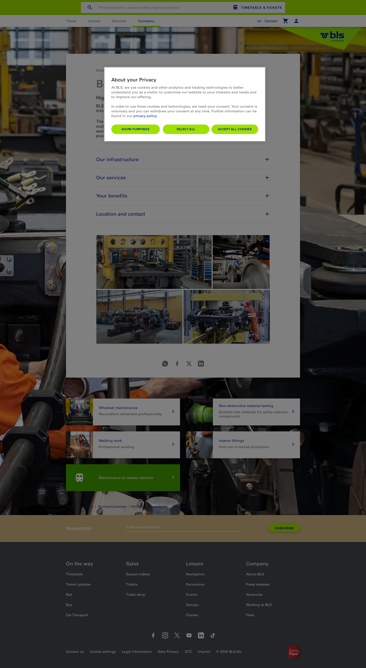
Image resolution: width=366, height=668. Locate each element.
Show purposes (135, 129)
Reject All (186, 129)
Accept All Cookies (235, 129)
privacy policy (145, 116)
